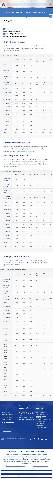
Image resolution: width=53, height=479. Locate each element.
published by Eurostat (12, 50)
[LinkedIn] (34, 439)
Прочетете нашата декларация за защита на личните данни (15, 467)
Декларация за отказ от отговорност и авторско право (26, 414)
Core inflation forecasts (13, 31)
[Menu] (50, 4)
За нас (3, 410)
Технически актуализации (26, 417)
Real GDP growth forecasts (14, 34)
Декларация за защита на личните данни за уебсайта (43, 416)
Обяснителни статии (8, 414)
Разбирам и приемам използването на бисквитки (27, 471)
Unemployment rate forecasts (15, 36)
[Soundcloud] (46, 439)
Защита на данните (41, 412)
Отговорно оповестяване (26, 419)
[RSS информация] (50, 439)
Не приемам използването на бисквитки (27, 475)
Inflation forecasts (11, 29)
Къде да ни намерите (8, 422)
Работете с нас (6, 412)
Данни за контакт (7, 419)
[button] (50, 2)
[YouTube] (42, 439)
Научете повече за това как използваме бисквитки (40, 467)
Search (45, 4)
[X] (30, 439)
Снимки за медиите (7, 417)
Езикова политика (41, 427)
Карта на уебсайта (7, 431)
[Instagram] (38, 439)
